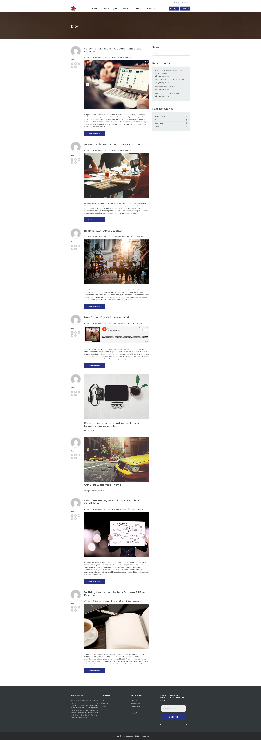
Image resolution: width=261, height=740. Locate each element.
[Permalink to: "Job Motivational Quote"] (116, 396)
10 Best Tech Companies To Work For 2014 (112, 144)
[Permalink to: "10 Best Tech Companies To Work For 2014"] (116, 175)
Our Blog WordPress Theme (102, 484)
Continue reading (94, 133)
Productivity (116, 237)
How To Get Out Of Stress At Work (107, 317)
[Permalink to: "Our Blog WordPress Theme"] (116, 459)
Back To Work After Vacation (103, 230)
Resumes (104, 706)
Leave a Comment (126, 57)
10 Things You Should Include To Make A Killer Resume (114, 594)
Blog (138, 8)
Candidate (127, 8)
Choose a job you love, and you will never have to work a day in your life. (115, 424)
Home (94, 8)
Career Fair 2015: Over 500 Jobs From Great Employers (112, 50)
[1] (145, 61)
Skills (123, 237)
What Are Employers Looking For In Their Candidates (111, 502)
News (114, 57)
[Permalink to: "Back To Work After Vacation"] (116, 261)
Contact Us (150, 8)
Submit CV (185, 8)
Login (178, 2)
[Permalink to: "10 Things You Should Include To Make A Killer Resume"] (116, 626)
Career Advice (116, 509)
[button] (87, 84)
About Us (105, 8)
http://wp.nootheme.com (95, 490)
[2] (147, 61)
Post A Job (174, 8)
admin (89, 57)
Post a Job (104, 703)
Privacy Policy (135, 706)
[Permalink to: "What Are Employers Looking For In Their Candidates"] (116, 534)
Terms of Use (135, 703)
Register (187, 2)
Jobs (115, 8)
